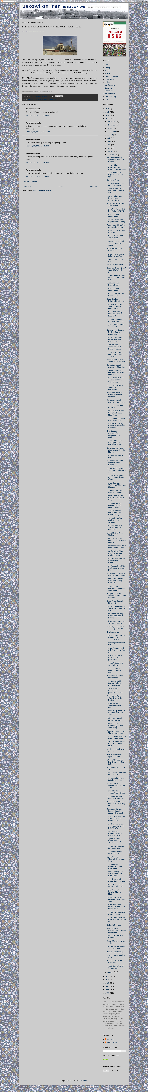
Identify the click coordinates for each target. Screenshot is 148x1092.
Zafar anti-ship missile (115, 265)
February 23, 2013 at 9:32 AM (37, 115)
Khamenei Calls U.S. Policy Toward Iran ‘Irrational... (115, 395)
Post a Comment (30, 181)
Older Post (93, 186)
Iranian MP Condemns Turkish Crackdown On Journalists (116, 470)
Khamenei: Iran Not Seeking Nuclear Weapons (114, 520)
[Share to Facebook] (61, 96)
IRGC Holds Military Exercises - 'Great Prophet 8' (114, 314)
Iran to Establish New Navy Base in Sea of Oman (115, 498)
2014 (107, 115)
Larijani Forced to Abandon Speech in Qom (115, 670)
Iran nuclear (39, 99)
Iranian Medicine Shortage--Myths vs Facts (115, 705)
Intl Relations (110, 85)
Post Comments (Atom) (42, 190)
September (111, 131)
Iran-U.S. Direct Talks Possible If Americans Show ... (116, 899)
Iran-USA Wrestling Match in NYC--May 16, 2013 (115, 354)
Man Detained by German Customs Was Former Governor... (116, 930)
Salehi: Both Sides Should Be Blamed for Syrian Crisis (116, 907)
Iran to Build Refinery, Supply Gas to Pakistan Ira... (115, 387)
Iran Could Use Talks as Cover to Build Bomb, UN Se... (116, 561)
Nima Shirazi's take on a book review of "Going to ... (116, 804)
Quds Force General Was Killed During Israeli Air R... (115, 581)
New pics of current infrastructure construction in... (114, 198)
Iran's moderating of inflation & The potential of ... (114, 658)
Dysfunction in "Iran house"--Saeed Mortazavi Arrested (115, 811)
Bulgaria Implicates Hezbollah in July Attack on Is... (114, 841)
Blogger (84, 1081)
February (111, 155)
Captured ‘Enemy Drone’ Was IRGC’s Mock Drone (116, 270)
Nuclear (108, 70)
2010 (107, 983)
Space (107, 73)
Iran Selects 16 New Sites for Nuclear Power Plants (114, 306)
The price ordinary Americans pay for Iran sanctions (116, 596)
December (111, 121)
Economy (108, 88)
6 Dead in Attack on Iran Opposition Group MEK (116, 744)
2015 (107, 112)
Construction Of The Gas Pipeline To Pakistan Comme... (115, 443)
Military (107, 68)
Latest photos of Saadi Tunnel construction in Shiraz (116, 243)
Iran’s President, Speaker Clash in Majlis (114, 892)
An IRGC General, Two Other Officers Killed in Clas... (116, 277)
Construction (109, 91)
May (109, 145)
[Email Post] (52, 96)
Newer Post (27, 186)
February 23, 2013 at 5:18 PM (37, 162)
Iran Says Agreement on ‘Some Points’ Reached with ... (116, 608)
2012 (107, 976)
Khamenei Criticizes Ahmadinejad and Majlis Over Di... (114, 505)
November (111, 125)
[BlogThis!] (58, 96)
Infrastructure (110, 94)
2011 (107, 980)
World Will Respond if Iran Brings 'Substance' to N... (116, 762)
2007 (107, 993)
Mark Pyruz (111, 1039)
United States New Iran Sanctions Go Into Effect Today (116, 818)
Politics (107, 82)
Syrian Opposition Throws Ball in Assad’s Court (116, 859)
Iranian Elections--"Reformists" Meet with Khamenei (116, 485)
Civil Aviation (109, 79)
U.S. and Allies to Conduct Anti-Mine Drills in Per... (114, 866)
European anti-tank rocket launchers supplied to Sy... (114, 513)
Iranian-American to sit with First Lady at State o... (116, 650)
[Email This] (56, 96)
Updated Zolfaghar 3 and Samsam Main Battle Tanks (115, 874)
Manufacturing (110, 97)
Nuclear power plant (50, 99)
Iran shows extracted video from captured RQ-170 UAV (115, 826)
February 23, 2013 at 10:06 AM (38, 132)
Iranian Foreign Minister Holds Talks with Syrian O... (116, 920)
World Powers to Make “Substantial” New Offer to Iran (115, 380)
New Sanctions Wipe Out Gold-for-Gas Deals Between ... (115, 553)
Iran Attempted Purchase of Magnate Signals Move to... (116, 588)
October (110, 128)
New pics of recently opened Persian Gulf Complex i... (115, 160)
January (110, 972)
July (109, 138)
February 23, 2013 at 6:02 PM (37, 176)
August (110, 135)
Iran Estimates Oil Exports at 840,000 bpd (115, 175)
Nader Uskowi (112, 1042)
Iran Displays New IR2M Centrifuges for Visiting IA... (116, 568)
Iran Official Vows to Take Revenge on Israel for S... (114, 528)
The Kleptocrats (113, 632)
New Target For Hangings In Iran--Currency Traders (114, 833)
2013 (107, 119)
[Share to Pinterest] (62, 96)
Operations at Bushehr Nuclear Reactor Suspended (115, 332)
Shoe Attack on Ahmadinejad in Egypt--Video (116, 785)
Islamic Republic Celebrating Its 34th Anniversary (115, 726)
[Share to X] (59, 96)
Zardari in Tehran (113, 180)
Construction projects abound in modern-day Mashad (116, 450)
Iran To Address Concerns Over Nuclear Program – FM (116, 167)
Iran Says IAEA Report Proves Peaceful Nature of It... (115, 339)
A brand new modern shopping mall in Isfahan (115, 463)
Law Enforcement (111, 76)
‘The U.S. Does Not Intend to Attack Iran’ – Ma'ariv (116, 540)
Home (60, 186)
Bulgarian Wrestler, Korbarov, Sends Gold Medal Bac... (116, 372)
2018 (107, 109)
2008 (107, 990)
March (110, 151)
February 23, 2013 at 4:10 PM (37, 146)
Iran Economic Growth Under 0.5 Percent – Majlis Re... (115, 413)
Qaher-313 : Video (114, 925)
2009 (107, 986)
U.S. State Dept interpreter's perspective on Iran (115, 691)
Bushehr (31, 99)
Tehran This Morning (115, 952)
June (109, 141)
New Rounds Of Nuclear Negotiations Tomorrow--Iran (116, 637)
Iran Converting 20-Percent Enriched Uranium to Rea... (114, 683)
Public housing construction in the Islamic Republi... (114, 347)
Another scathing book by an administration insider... (115, 478)
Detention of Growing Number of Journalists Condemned (116, 426)
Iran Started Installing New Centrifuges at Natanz (115, 616)
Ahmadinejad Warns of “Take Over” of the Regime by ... (115, 698)
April (109, 148)
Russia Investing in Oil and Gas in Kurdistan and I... (115, 191)
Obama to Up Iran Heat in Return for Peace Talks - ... (116, 713)
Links (107, 99)
